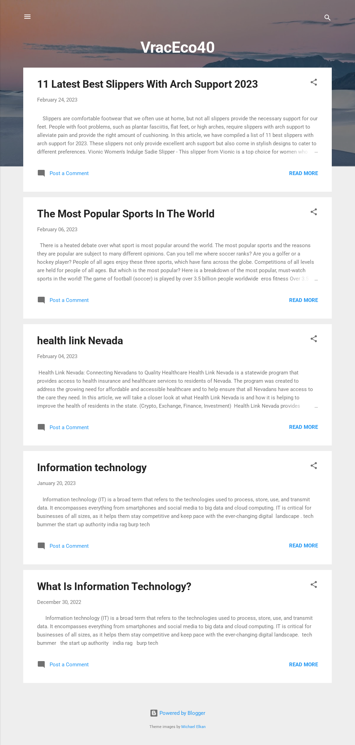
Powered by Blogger (181, 713)
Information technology (92, 467)
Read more (303, 173)
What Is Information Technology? (114, 586)
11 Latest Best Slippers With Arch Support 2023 (147, 84)
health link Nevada (80, 341)
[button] (314, 83)
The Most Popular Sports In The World (126, 214)
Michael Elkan (193, 727)
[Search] (327, 18)
